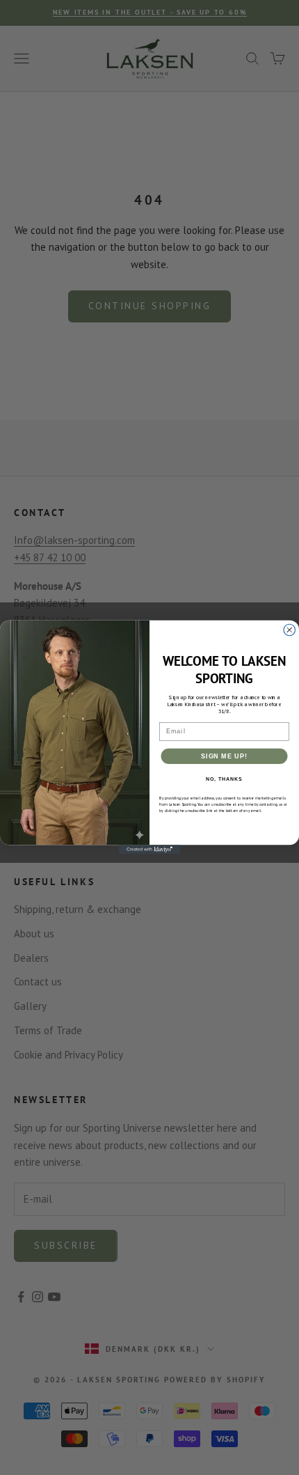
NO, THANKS (224, 779)
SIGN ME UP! (224, 756)
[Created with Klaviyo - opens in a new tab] (149, 849)
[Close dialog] (290, 631)
